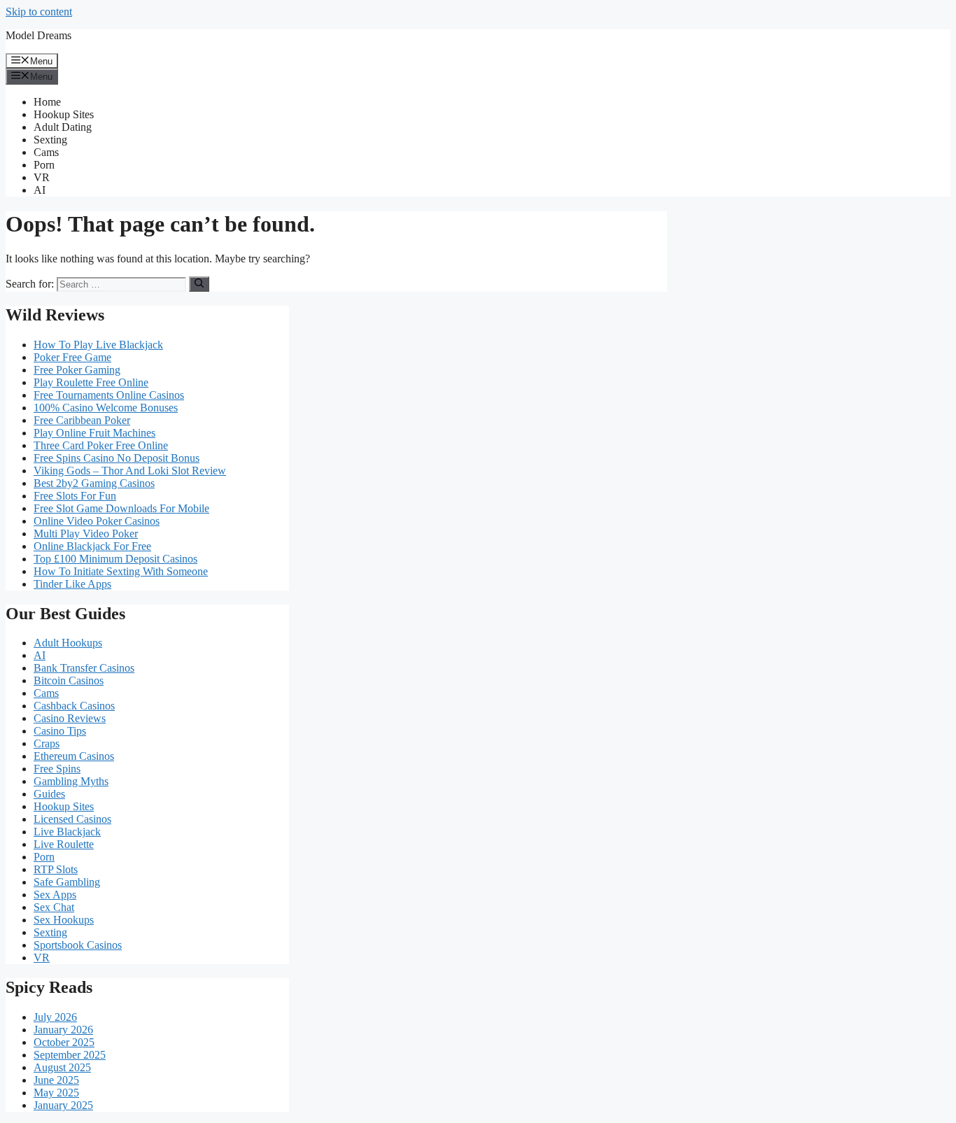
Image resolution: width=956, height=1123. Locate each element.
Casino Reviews (70, 718)
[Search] (199, 284)
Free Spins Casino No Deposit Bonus (116, 458)
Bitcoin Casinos (69, 680)
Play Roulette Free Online (91, 382)
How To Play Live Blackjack (98, 345)
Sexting (50, 140)
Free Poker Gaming (77, 370)
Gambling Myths (71, 781)
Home (47, 102)
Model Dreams (38, 35)
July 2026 (55, 1017)
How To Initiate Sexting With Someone (121, 571)
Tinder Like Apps (72, 584)
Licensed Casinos (72, 819)
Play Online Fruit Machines (94, 433)
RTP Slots (56, 869)
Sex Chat (54, 907)
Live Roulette (64, 844)
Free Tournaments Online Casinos (109, 395)
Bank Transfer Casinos (84, 668)
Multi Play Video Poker (86, 533)
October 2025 (64, 1042)
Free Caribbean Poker (82, 420)
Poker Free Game (72, 357)
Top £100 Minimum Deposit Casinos (115, 559)
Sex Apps (55, 894)
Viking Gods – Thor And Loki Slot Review (130, 470)
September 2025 (70, 1055)
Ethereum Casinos (74, 756)
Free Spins (57, 769)
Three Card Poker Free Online (101, 445)
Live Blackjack (67, 832)
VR (42, 177)
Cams (46, 152)
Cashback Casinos (74, 706)
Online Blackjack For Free (92, 546)
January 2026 (63, 1030)
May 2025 (56, 1093)
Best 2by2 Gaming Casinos (94, 483)
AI (39, 190)
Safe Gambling (67, 882)
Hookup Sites (64, 114)
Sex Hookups (64, 920)
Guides (49, 794)
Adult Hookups (68, 643)
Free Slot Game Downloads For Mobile (121, 508)
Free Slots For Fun (75, 496)
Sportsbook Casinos (78, 945)
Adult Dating (63, 127)
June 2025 (56, 1080)
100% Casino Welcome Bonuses (106, 408)
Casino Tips (60, 731)
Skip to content (39, 11)
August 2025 (62, 1067)
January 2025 (63, 1105)
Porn (44, 165)
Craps (46, 743)
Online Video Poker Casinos (97, 521)
